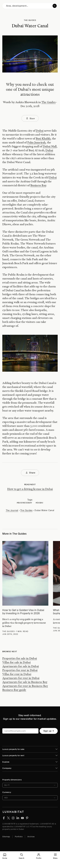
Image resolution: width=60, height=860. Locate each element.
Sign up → (48, 731)
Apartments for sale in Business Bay (24, 682)
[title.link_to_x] (3, 818)
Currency (6, 792)
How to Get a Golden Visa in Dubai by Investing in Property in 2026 (23, 612)
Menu (55, 858)
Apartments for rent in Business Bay (25, 686)
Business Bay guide (14, 690)
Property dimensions (12, 780)
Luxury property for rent (13, 755)
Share (32, 118)
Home (4, 858)
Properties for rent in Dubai (20, 670)
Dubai (39, 130)
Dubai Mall (50, 146)
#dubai (39, 503)
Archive (31, 836)
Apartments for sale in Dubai (20, 666)
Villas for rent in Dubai (16, 674)
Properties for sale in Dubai (19, 658)
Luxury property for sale (13, 749)
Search (21, 858)
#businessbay (24, 503)
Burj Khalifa (43, 138)
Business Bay (38, 185)
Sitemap (6, 836)
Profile (38, 858)
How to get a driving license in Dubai (30, 489)
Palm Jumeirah (36, 142)
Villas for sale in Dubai (16, 662)
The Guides (48, 102)
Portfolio (19, 836)
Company (7, 768)
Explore (5, 762)
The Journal (12, 510)
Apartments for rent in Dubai (20, 678)
